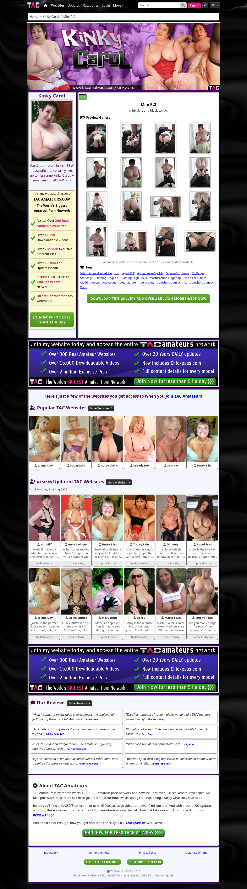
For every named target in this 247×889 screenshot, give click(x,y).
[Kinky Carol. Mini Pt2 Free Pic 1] (97, 138)
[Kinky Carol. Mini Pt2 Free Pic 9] (166, 172)
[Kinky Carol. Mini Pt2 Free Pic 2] (131, 138)
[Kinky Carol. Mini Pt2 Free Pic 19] (166, 241)
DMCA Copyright (196, 852)
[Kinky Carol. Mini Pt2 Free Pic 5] (200, 138)
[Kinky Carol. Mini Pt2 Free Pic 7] (131, 172)
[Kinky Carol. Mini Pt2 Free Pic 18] (131, 241)
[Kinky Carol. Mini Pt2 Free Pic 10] (200, 172)
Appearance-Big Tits (150, 273)
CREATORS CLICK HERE (145, 862)
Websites (57, 5)
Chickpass (133, 823)
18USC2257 (51, 852)
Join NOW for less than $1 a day (52, 319)
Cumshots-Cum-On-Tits (172, 282)
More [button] (117, 5)
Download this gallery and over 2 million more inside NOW (148, 298)
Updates (74, 5)
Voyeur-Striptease (177, 273)
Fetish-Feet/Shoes (195, 278)
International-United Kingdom (99, 273)
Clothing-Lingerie (107, 278)
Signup (194, 5)
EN (213, 5)
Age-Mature (128, 282)
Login (106, 5)
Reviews (39, 815)
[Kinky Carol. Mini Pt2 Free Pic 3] (166, 138)
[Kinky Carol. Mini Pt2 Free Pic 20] (200, 241)
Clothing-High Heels (134, 278)
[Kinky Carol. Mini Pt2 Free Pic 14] (165, 206)
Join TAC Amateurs (184, 396)
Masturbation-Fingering (165, 278)
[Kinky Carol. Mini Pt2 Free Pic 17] (97, 241)
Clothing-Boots (89, 282)
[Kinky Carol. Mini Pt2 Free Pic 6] (97, 172)
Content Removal (99, 852)
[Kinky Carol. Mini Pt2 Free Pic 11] (97, 206)
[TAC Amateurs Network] (33, 5)
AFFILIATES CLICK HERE (102, 862)
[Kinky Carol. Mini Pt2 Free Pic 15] (200, 206)
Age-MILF (128, 273)
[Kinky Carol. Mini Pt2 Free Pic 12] (131, 206)
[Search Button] (183, 5)
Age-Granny (146, 282)
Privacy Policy (147, 852)
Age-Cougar (110, 282)
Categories (91, 5)
